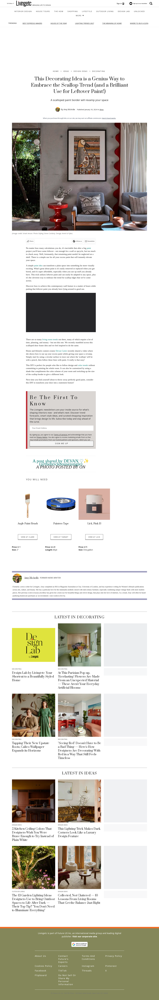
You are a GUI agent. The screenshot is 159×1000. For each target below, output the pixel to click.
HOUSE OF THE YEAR (59, 23)
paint (89, 248)
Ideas (66, 71)
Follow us (79, 241)
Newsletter (91, 241)
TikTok (62, 970)
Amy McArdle (69, 109)
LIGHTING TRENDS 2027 (84, 23)
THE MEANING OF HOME (112, 23)
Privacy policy (113, 956)
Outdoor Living (105, 11)
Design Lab (124, 11)
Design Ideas (81, 71)
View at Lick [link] (94, 537)
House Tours (43, 11)
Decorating (98, 71)
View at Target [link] (61, 537)
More (79, 15)
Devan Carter (61, 351)
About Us (40, 956)
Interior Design (23, 11)
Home (56, 71)
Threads (87, 970)
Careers (63, 966)
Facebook (40, 970)
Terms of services (61, 435)
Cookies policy (43, 966)
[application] (61, 312)
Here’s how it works (109, 118)
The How (58, 11)
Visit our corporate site (84, 936)
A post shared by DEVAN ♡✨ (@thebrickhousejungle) (61, 462)
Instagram (88, 966)
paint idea (38, 265)
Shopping (73, 11)
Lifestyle (87, 11)
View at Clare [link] (27, 537)
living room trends (50, 339)
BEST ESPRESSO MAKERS (32, 23)
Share (32, 241)
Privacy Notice (42, 437)
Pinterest (111, 966)
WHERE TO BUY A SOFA (139, 23)
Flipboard (41, 975)
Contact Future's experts (63, 959)
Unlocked (139, 11)
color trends (83, 365)
